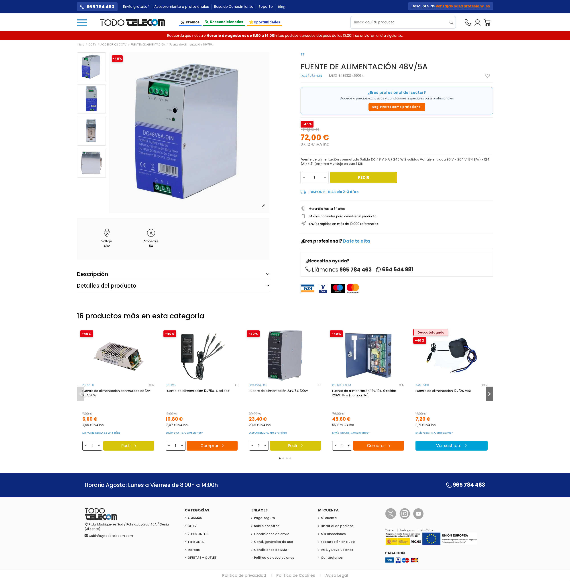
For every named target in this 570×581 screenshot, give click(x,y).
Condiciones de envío (271, 534)
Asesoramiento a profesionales (182, 6)
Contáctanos (332, 557)
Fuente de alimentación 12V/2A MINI (443, 391)
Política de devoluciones (274, 557)
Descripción (92, 274)
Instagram (408, 530)
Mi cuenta (329, 518)
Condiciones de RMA (270, 550)
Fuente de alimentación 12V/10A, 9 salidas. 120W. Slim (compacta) (364, 393)
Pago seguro (264, 518)
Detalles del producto (106, 285)
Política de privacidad (244, 575)
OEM (152, 385)
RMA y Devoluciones (337, 550)
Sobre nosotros (266, 526)
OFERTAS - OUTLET (202, 557)
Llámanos (342, 269)
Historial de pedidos (337, 526)
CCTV (192, 526)
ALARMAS (194, 518)
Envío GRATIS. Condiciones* (184, 433)
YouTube (427, 530)
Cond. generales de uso (273, 542)
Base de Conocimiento (234, 6)
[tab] (173, 274)
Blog (281, 6)
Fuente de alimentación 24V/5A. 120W (278, 391)
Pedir (363, 177)
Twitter (390, 530)
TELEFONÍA (195, 542)
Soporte (266, 6)
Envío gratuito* (136, 6)
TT (303, 54)
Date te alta (356, 241)
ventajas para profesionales (463, 6)
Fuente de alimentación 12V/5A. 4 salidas (197, 391)
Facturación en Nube (338, 542)
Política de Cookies (295, 575)
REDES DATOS (197, 534)
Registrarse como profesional (396, 107)
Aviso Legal (336, 575)
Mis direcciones (333, 534)
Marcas (193, 550)
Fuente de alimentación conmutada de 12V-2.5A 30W (117, 393)
